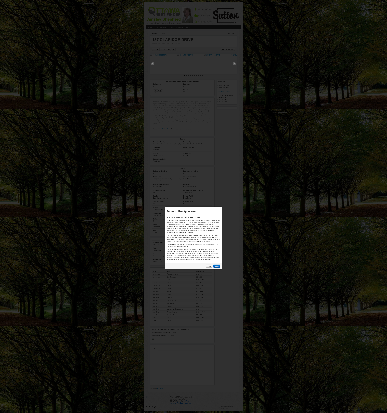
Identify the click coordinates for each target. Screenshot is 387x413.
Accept (217, 266)
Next (234, 63)
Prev (152, 63)
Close (209, 266)
